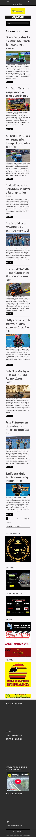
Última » (9, 522)
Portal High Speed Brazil (13, 526)
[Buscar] (29, 1)
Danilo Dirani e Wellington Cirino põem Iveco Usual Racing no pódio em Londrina (17, 376)
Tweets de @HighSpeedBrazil (14, 735)
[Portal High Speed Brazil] (18, 13)
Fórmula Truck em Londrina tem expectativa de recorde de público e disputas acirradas (18, 42)
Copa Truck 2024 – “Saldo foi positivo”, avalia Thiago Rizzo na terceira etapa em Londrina (17, 274)
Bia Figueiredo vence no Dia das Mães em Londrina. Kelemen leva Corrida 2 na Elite (18, 325)
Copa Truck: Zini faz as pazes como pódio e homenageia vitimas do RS (17, 226)
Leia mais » (9, 82)
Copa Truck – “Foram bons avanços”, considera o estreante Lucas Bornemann (18, 92)
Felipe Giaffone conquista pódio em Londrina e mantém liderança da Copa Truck (17, 428)
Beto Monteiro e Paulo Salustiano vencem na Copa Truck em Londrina (17, 477)
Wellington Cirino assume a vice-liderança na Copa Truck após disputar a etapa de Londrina (18, 141)
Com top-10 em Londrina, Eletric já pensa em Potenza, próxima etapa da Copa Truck (18, 190)
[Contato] (18, 18)
